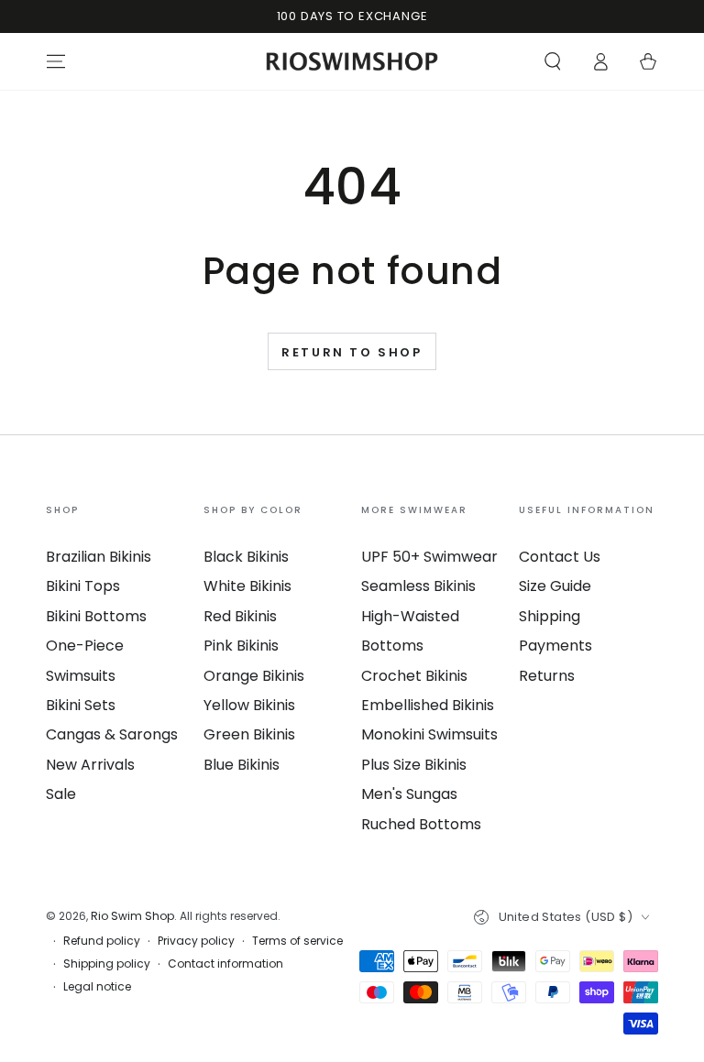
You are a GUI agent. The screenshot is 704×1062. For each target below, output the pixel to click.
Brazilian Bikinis (98, 556)
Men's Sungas (409, 794)
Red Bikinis (240, 616)
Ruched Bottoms (421, 824)
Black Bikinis (246, 556)
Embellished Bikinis (427, 705)
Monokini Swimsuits (429, 734)
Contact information (225, 964)
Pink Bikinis (241, 645)
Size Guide (555, 586)
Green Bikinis (249, 734)
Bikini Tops (83, 586)
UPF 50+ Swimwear (429, 556)
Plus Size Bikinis (414, 764)
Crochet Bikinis (414, 675)
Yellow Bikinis (249, 705)
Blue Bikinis (242, 764)
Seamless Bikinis (418, 586)
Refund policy (101, 941)
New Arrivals (90, 764)
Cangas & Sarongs (112, 734)
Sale (61, 794)
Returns (547, 675)
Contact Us (559, 556)
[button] (553, 61)
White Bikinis (248, 586)
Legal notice (97, 987)
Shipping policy (106, 964)
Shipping (549, 616)
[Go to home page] (352, 61)
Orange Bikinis (254, 675)
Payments (555, 645)
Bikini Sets (81, 705)
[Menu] (56, 61)
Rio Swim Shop (132, 916)
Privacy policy (196, 941)
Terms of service (297, 941)
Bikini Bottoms (96, 616)
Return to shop (351, 352)
